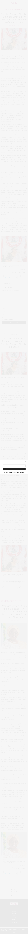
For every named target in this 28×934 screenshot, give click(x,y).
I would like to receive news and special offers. (15, 472)
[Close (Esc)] (25, 461)
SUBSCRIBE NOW (14, 469)
